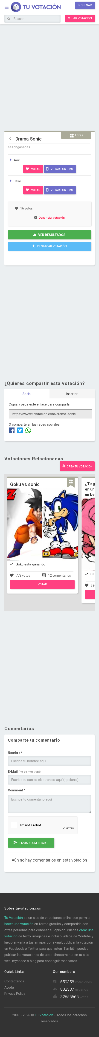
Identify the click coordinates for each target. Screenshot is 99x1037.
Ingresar (85, 5)
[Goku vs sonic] (42, 588)
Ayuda (9, 987)
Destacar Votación (52, 246)
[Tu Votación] (33, 8)
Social (27, 394)
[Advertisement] (49, 77)
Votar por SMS (61, 169)
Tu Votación (13, 918)
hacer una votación (18, 924)
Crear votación (80, 18)
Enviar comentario (34, 843)
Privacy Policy (14, 994)
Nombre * (15, 753)
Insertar (72, 394)
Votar (35, 169)
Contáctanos (14, 981)
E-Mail (24, 771)
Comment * (16, 790)
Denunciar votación (52, 217)
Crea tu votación (79, 466)
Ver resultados (51, 235)
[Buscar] (8, 19)
